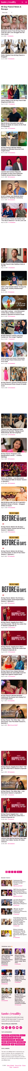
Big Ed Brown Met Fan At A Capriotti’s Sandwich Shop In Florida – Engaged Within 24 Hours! (13, 504)
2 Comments (11, 794)
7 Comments (10, 36)
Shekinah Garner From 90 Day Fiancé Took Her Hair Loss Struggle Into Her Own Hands (13, 32)
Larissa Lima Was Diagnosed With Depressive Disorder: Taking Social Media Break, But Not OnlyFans (12, 431)
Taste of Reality (10, 1065)
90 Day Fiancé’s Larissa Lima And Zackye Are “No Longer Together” (12, 336)
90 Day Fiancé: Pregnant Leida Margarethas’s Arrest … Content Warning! (11, 455)
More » (19, 872)
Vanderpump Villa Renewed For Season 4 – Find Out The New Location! (19, 882)
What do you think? (13, 725)
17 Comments (11, 222)
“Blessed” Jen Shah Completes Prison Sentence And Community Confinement (20, 910)
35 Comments (11, 483)
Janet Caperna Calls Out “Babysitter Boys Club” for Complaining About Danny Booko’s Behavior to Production (7, 960)
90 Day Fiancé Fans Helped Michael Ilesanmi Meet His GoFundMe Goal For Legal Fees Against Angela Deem (13, 672)
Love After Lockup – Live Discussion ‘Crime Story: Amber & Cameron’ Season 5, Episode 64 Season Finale (13, 312)
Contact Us (16, 1067)
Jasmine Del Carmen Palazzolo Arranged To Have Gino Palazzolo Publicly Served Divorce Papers (12, 173)
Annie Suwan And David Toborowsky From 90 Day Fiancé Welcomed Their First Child (13, 359)
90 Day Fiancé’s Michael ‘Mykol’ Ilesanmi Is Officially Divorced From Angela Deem (12, 149)
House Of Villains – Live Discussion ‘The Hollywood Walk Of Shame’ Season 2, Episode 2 (14, 479)
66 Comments (4, 983)
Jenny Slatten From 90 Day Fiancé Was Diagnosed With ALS (13, 101)
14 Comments (11, 556)
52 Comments (11, 128)
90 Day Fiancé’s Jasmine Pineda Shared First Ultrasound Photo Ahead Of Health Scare (14, 384)
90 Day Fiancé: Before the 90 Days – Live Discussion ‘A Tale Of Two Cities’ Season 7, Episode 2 (13, 552)
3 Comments (11, 267)
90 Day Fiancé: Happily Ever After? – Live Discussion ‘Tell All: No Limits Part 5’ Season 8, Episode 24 (13, 624)
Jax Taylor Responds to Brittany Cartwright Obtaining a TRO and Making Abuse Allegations (20, 901)
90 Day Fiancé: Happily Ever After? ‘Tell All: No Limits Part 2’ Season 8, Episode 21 (13, 768)
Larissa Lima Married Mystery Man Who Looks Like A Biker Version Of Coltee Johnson (13, 840)
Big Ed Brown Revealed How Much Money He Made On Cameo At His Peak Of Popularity (13, 124)
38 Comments (11, 772)
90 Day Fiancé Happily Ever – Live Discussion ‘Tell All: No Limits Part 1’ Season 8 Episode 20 (13, 815)
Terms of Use (18, 1065)
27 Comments (16, 937)
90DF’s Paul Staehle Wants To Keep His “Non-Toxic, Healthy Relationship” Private (13, 288)
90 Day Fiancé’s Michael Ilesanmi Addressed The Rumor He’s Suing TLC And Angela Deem (13, 697)
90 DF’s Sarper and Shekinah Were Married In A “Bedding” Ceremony (12, 197)
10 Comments (11, 843)
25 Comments (11, 603)
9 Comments (11, 292)
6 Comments (11, 58)
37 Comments (18, 1004)
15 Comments (11, 434)
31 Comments (11, 199)
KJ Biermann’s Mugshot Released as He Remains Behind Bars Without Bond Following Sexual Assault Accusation (20, 999)
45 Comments (11, 507)
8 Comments (16, 905)
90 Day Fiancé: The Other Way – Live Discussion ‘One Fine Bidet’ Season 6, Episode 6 (13, 721)
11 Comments (11, 363)
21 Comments (11, 700)
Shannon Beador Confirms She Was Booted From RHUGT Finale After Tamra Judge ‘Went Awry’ (20, 959)
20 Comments (11, 316)
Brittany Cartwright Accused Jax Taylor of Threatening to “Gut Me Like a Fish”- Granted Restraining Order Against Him (20, 933)
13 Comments (11, 459)
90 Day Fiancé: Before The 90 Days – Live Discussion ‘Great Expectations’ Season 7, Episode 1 (13, 599)
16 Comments (11, 152)
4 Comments (18, 982)
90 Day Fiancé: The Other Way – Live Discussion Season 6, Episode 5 (12, 792)
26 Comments (11, 177)
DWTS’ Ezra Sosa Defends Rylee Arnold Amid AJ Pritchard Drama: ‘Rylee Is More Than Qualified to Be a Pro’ (20, 892)
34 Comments (11, 531)
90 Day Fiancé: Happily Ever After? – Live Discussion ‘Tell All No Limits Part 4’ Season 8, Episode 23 (13, 648)
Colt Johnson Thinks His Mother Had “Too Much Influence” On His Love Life (13, 219)
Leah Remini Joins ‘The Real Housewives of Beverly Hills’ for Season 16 (6, 979)
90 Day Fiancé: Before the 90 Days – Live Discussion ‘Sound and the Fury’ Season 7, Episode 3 (13, 528)
